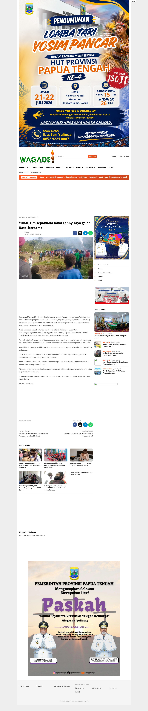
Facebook (80, 688)
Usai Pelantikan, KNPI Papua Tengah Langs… (114, 372)
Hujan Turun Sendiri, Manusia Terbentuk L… (114, 345)
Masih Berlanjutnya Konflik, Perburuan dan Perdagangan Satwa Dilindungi (33, 433)
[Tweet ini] (80, 233)
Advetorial (98, 334)
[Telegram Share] (85, 233)
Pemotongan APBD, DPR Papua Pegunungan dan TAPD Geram (30, 488)
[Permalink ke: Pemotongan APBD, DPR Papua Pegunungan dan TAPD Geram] (30, 477)
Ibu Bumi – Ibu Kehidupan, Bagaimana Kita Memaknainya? (79, 433)
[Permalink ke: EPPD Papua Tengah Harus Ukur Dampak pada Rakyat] (111, 322)
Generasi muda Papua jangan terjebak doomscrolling (81, 464)
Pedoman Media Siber (62, 686)
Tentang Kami (24, 686)
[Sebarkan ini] (75, 233)
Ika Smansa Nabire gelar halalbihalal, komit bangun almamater (54, 465)
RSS (78, 692)
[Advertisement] (139, 34)
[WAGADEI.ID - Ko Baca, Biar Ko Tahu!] (37, 156)
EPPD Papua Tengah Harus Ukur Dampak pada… (110, 337)
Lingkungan (107, 351)
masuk (29, 535)
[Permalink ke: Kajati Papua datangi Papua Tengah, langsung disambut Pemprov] (30, 455)
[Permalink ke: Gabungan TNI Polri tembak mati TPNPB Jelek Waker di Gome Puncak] (55, 477)
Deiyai (100, 281)
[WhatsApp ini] (90, 233)
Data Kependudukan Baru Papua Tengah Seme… (115, 363)
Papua (100, 269)
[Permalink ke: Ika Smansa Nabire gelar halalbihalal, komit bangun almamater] (55, 455)
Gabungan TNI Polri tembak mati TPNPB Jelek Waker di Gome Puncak (54, 488)
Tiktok (114, 688)
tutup (133, 1)
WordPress (98, 688)
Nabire (100, 277)
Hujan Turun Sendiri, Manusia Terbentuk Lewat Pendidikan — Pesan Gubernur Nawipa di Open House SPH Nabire (48, 177)
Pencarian (92, 156)
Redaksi (39, 686)
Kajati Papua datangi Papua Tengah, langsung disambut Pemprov (29, 465)
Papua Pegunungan (105, 273)
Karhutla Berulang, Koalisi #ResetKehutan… (113, 354)
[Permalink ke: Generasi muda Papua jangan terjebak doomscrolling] (81, 455)
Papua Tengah (103, 265)
